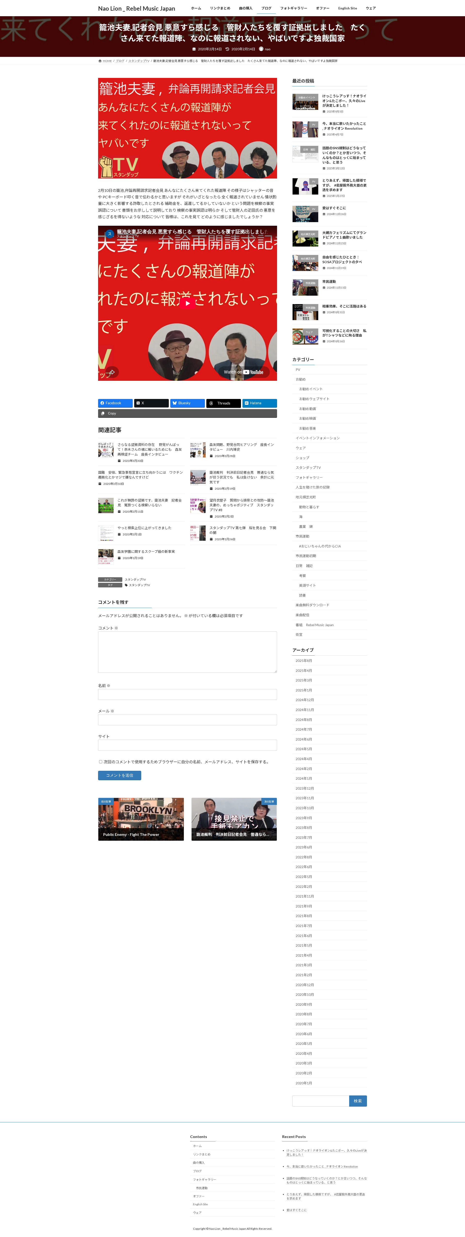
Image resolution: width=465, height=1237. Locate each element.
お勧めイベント (311, 389)
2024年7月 (304, 729)
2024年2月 (304, 769)
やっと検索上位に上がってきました (144, 528)
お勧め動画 (307, 409)
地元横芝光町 (306, 497)
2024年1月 (304, 778)
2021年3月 (304, 965)
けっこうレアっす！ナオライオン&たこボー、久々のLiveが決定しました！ (344, 100)
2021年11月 (305, 896)
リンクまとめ (201, 1154)
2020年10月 (305, 994)
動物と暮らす (309, 507)
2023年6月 (304, 847)
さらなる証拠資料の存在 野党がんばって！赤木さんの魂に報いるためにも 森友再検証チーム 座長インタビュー (149, 449)
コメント (108, 628)
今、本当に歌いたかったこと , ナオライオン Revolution (322, 1166)
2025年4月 (304, 670)
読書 (302, 595)
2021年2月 (304, 975)
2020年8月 (304, 1014)
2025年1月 (304, 690)
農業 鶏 (306, 527)
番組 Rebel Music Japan (315, 625)
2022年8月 (304, 857)
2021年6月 (304, 936)
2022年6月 (304, 867)
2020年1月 (304, 1083)
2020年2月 (304, 1073)
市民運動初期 (306, 556)
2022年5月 (304, 877)
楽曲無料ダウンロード (313, 605)
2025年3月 (304, 680)
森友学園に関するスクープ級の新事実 (147, 551)
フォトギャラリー (309, 477)
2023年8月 (304, 827)
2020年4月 (304, 1053)
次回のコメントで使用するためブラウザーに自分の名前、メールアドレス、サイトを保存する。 (187, 761)
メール (106, 711)
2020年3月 (304, 1063)
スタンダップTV (135, 579)
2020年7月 (304, 1024)
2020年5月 (304, 1044)
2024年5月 (304, 749)
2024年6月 (304, 739)
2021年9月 (304, 906)
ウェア (302, 448)
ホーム (197, 1146)
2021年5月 (304, 945)
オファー (199, 1196)
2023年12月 (305, 788)
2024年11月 (305, 710)
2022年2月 (304, 887)
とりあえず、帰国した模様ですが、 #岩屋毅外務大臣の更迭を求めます (344, 185)
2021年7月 (304, 926)
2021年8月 (304, 916)
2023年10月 (305, 808)
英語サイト (307, 585)
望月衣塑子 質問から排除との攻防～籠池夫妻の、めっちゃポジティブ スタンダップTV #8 (241, 505)
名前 (104, 685)
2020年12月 (305, 985)
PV (298, 369)
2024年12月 (305, 700)
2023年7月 (304, 837)
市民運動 (329, 281)
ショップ (302, 458)
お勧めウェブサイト (314, 399)
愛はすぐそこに (334, 208)
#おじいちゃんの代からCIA (320, 546)
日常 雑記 (304, 566)
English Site (200, 1204)
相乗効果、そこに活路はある (344, 306)
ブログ (197, 1171)
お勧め (301, 379)
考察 (302, 576)
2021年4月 (304, 955)
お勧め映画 (307, 418)
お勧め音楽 (307, 428)
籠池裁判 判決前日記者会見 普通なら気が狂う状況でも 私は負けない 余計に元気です (241, 477)
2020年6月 (304, 1034)
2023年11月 (305, 798)
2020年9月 (304, 1004)
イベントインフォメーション (318, 438)
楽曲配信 (302, 615)
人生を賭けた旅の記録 (313, 487)
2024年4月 (304, 759)
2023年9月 (304, 818)
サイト (104, 736)
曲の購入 (199, 1162)
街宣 (299, 634)
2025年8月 (304, 661)
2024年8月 (304, 720)
